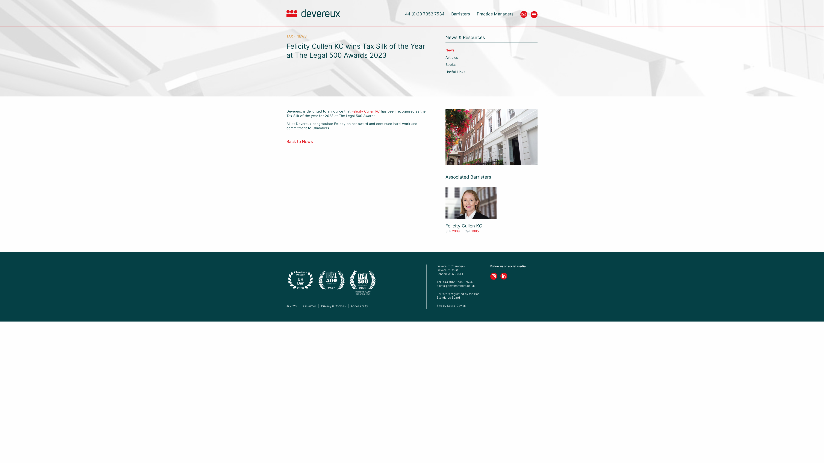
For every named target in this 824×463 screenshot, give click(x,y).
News (449, 50)
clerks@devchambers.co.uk (456, 285)
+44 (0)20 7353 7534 (423, 14)
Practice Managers (495, 14)
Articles (451, 58)
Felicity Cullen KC (366, 111)
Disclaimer (309, 306)
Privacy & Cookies (333, 306)
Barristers (460, 14)
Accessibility (359, 306)
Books (450, 65)
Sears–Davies (456, 305)
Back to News (299, 141)
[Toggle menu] (534, 14)
